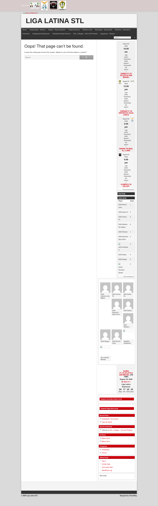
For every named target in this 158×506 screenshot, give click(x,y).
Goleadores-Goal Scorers (62, 33)
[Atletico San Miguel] (132, 371)
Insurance (26, 33)
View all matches (128, 189)
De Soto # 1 (126, 382)
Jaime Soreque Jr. (123, 248)
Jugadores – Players (107, 33)
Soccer (104, 453)
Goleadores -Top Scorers (110, 419)
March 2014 (106, 441)
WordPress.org (107, 470)
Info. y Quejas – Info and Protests (85, 33)
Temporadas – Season (37, 30)
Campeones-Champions (41, 33)
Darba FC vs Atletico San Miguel (126, 75)
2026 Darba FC (123, 212)
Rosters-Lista (87, 30)
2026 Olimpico (123, 232)
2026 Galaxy (122, 254)
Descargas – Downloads (103, 30)
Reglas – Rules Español (56, 30)
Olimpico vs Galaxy (126, 185)
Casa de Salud (107, 422)
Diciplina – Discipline (122, 30)
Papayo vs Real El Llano (126, 149)
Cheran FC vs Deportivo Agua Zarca (126, 113)
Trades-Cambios (74, 30)
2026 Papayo (122, 259)
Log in (104, 461)
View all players (129, 276)
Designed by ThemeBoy (128, 495)
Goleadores (106, 449)
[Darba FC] (120, 371)
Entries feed (106, 464)
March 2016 (106, 438)
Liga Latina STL (55, 21)
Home (25, 30)
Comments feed (107, 467)
